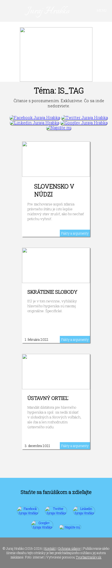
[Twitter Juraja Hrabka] (84, 117)
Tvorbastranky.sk (88, 557)
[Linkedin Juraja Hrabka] (34, 122)
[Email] (58, 127)
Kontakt (50, 548)
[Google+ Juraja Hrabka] (84, 122)
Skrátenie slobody (52, 291)
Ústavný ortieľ (47, 398)
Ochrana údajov (69, 548)
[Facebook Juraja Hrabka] (35, 117)
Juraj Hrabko (48, 11)
